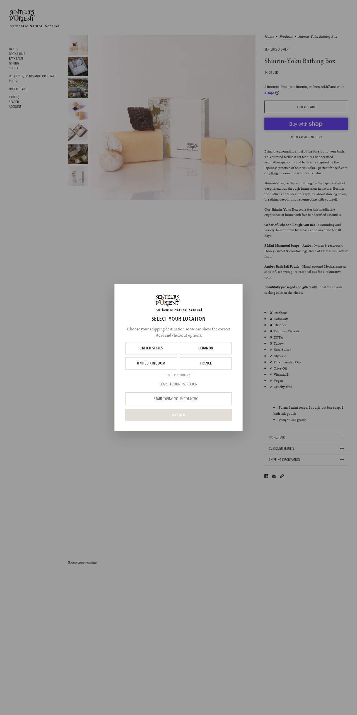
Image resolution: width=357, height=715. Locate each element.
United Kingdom (151, 363)
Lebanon (205, 348)
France (206, 363)
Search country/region (178, 384)
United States (151, 348)
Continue (178, 415)
